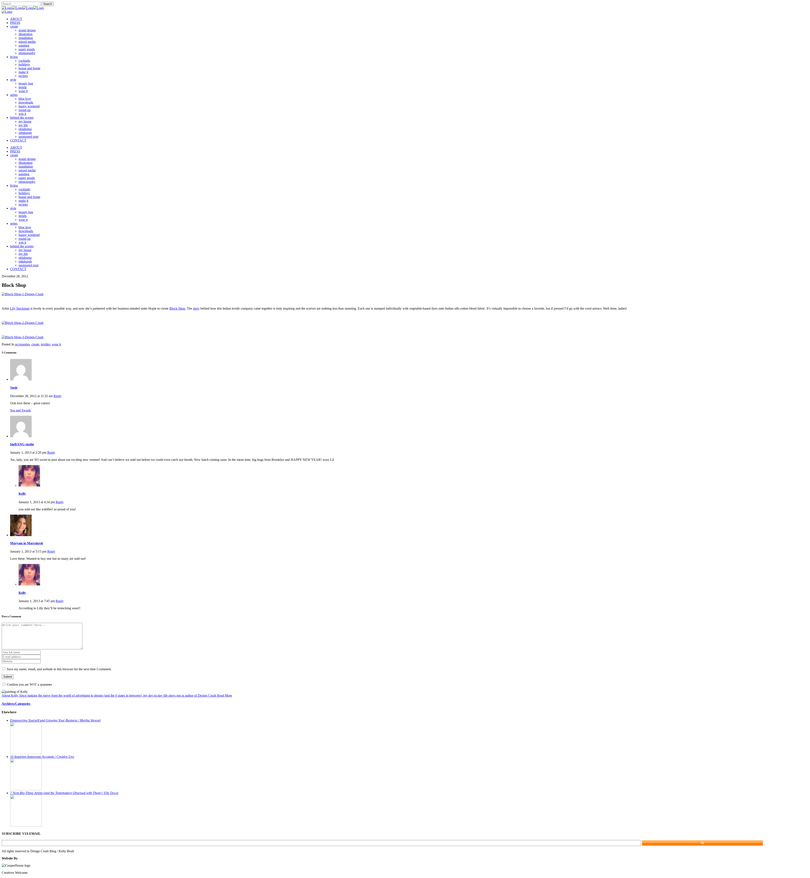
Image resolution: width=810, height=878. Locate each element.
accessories (22, 344)
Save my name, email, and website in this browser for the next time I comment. (59, 669)
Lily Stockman (20, 308)
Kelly (22, 493)
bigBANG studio (22, 444)
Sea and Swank (20, 410)
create (35, 344)
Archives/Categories (16, 703)
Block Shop (177, 308)
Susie (14, 387)
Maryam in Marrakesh (26, 543)
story (196, 308)
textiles (45, 344)
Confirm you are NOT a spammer (29, 684)
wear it (56, 344)
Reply (58, 396)
